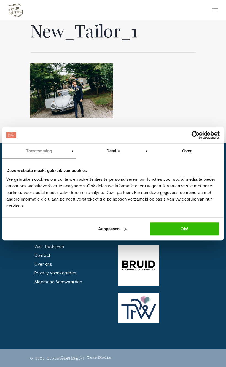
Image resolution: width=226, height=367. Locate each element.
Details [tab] (113, 151)
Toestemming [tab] (39, 151)
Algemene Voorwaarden (58, 281)
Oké (184, 228)
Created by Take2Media (86, 357)
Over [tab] (187, 151)
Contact (42, 255)
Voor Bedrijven (49, 246)
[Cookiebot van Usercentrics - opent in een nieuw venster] (195, 135)
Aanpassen (109, 228)
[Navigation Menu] (215, 10)
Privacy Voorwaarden (55, 273)
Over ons (43, 264)
